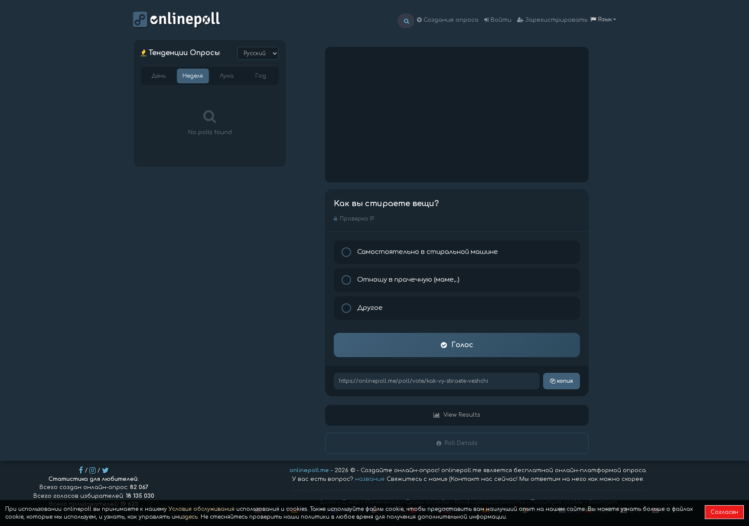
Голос (462, 345)
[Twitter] (105, 470)
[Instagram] (92, 470)
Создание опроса (450, 20)
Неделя (192, 76)
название (370, 479)
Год (260, 76)
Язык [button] (604, 19)
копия (564, 381)
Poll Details (461, 443)
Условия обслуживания (201, 509)
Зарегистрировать (555, 20)
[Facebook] (81, 470)
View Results (461, 415)
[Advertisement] (457, 114)
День (159, 76)
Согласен (724, 512)
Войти (500, 20)
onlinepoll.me (309, 470)
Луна (227, 76)
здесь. (190, 517)
